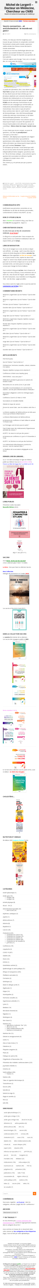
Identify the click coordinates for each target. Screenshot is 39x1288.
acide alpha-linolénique (12, 1112)
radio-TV (21, 1173)
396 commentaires (31, 34)
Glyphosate (6, 988)
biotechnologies (23, 186)
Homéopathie (7, 994)
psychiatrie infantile (9, 1066)
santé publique (10, 1180)
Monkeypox (6, 1017)
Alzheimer (8, 1123)
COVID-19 (6, 952)
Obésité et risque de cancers (11, 404)
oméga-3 (9, 897)
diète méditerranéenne (22, 1141)
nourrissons (8, 1166)
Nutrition (5, 1024)
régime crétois (22, 1176)
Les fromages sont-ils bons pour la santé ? (16, 425)
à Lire (29, 212)
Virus (4, 1100)
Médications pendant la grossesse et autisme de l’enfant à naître (18, 380)
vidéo (26, 1183)
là (29, 284)
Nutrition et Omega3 (13, 1243)
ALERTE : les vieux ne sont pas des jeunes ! (16, 433)
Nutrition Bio (7, 1033)
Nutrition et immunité (13, 1030)
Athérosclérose (7, 920)
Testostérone (7, 1083)
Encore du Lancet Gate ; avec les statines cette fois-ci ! (19, 408)
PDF (29, 1166)
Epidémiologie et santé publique (12, 968)
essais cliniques (7, 187)
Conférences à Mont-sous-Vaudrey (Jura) (15, 373)
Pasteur (9, 1074)
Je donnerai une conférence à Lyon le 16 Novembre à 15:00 (19, 437)
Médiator (20, 1159)
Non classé (6, 1020)
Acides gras (6, 896)
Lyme (4, 1004)
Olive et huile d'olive (9, 1043)
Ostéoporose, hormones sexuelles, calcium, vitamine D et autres (19, 366)
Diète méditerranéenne (14, 1028)
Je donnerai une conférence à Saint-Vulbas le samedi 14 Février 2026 (19, 421)
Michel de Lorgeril (9, 183)
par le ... (16, 241)
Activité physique (8, 902)
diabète (7, 1141)
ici (24, 284)
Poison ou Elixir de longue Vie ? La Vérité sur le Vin (19, 1246)
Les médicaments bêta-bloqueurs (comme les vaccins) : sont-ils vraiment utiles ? (17, 445)
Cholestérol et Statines (14, 939)
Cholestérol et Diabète (13, 938)
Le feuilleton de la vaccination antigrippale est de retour (18, 450)
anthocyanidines (21, 1123)
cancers (23, 1130)
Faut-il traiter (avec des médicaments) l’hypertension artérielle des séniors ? (19, 429)
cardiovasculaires (11, 1134)
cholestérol (31, 186)
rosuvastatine (9, 1176)
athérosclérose (10, 1127)
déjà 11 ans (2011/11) (19, 552)
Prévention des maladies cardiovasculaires (16, 1062)
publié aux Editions (8, 462)
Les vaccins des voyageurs (11, 639)
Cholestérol (6, 185)
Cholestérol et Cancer (13, 935)
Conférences (7, 946)
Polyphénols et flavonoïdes (11, 1059)
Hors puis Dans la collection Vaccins (20, 567)
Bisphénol (6, 926)
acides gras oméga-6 (11, 1120)
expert (13, 187)
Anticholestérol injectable (29, 183)
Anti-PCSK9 (18, 183)
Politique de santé (28, 185)
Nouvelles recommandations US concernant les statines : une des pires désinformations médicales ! (18, 388)
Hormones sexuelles (9, 998)
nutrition (20, 1166)
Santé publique (7, 186)
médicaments (10, 1162)
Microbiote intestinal (9, 1011)
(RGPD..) (33, 1285)
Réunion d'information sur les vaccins (11, 196)
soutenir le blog (20, 220)
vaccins (5, 189)
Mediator (5, 1007)
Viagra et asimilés (8, 1096)
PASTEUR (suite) (8, 359)
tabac (6, 1183)
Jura (6, 1155)
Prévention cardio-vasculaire (13, 1255)
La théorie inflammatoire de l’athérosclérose (16, 417)
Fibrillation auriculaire (9, 975)
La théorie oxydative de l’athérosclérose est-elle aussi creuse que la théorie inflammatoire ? (19, 413)
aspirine (5, 917)
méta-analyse (24, 1162)
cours (29, 1137)
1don (4, 279)
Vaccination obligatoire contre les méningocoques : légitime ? (18, 393)
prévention (30, 187)
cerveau (24, 1134)
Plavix (4, 1053)
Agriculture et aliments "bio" (15, 1025)
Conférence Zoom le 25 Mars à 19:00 (14, 397)
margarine (23, 1155)
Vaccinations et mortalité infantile (13, 401)
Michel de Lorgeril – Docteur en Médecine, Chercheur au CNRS (19, 8)
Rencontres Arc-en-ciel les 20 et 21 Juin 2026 (16, 385)
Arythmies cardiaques (9, 914)
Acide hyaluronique (8, 893)
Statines (5, 1077)
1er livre (6, 770)
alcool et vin (27, 1120)
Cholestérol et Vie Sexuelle (15, 941)
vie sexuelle (8, 1187)
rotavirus (5, 1069)
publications (9, 1173)
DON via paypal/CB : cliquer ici (15, 223)
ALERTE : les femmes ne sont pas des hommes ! (18, 441)
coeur (20, 1137)
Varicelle (5, 1090)
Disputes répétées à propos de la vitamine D (18, 319)
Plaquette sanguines (9, 1049)
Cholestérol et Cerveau (14, 936)
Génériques (6, 981)
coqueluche (6, 949)
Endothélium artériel (9, 965)
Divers (5, 959)
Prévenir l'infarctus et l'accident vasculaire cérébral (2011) (24, 1257)
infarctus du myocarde (12, 1151)
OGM (4, 1040)
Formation (6, 978)
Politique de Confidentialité (22, 1285)
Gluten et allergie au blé (10, 985)
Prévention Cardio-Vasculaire (11, 505)
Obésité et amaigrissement (11, 1036)
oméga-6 (9, 899)
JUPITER (9, 943)
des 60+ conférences (27, 1204)
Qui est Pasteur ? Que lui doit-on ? (19, 295)
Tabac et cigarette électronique (12, 1080)
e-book (7, 1144)
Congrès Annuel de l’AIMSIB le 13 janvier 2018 (28, 196)
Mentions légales (8, 1285)
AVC (21, 1127)
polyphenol (8, 1169)
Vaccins (14, 186)
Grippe (5, 991)
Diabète (5, 956)
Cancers (5, 930)
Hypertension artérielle (10, 1001)
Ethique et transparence (16, 185)
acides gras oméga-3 (12, 1116)
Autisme (5, 923)
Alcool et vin (10, 1027)
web (4, 1103)
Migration (6, 1014)
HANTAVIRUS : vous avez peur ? (12, 377)
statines (23, 1180)
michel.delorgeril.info (17, 1283)
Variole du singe (7, 1093)
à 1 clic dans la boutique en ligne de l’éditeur (18, 460)
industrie (18, 187)
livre (13, 1155)
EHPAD (5, 962)
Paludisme (6, 1046)
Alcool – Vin (6, 905)
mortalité (24, 187)
